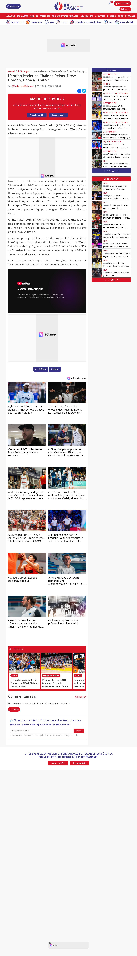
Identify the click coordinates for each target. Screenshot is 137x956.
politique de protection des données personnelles (59, 735)
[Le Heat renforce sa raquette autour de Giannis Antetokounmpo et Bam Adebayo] (97, 224)
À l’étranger (24, 71)
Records (111, 16)
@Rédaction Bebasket (23, 86)
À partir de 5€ (36, 115)
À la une (10, 16)
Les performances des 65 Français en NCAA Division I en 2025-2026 (24, 683)
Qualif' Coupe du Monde (115, 93)
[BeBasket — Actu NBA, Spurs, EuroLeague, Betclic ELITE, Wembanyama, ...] (68, 6)
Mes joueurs (87, 16)
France (78, 675)
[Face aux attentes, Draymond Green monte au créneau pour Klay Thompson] (97, 263)
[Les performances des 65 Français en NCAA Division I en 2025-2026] (24, 663)
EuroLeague (36, 22)
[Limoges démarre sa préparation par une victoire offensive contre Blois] (97, 86)
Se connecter (124, 3)
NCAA (14, 675)
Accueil (11, 71)
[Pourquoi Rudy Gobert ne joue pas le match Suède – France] (97, 125)
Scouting (100, 16)
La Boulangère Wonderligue (88, 22)
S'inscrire (79, 730)
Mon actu (22, 16)
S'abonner (125, 9)
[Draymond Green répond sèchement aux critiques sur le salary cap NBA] (97, 234)
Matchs (34, 16)
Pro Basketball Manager (65, 16)
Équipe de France (126, 16)
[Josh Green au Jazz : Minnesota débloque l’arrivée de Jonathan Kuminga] (97, 195)
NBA (52, 22)
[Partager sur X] (84, 91)
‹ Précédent (41, 369)
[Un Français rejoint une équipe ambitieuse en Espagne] (97, 134)
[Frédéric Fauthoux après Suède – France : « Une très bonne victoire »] (97, 96)
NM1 (111, 22)
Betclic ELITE (18, 22)
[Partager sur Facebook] (79, 91)
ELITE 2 (64, 22)
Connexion (80, 696)
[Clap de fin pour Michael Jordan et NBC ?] (97, 272)
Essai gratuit (58, 115)
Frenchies (45, 16)
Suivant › (54, 369)
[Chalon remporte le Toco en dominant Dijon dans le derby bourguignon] (97, 77)
